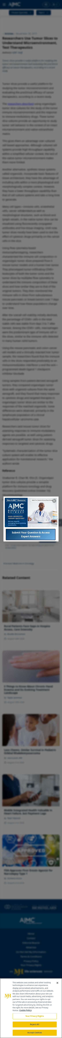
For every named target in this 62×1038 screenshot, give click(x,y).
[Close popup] (54, 501)
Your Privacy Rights (34, 1016)
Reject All (34, 1024)
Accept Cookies (34, 1032)
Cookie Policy (25, 1010)
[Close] (57, 983)
